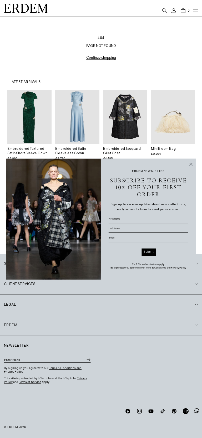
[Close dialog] (191, 164)
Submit (149, 252)
